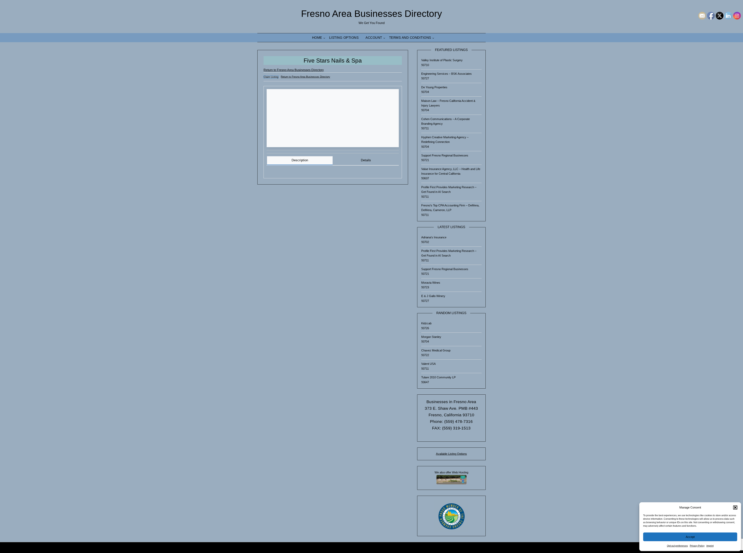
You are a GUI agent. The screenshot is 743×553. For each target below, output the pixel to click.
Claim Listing (271, 77)
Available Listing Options (451, 453)
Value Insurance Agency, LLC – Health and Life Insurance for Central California (450, 171)
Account (374, 38)
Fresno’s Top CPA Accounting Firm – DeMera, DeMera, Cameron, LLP (450, 208)
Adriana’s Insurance (433, 237)
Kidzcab (426, 323)
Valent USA (428, 363)
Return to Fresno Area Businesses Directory (294, 70)
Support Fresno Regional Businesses (444, 155)
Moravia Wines (430, 282)
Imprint (710, 545)
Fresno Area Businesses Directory (371, 14)
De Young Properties (434, 87)
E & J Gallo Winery (433, 296)
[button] (735, 507)
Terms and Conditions (410, 38)
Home (317, 38)
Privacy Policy (697, 545)
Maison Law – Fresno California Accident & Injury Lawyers (448, 103)
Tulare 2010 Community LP (438, 377)
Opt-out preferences (677, 545)
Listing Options (344, 38)
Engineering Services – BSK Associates (446, 73)
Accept (690, 536)
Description (300, 160)
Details (366, 160)
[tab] (300, 160)
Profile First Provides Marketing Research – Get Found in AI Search (448, 189)
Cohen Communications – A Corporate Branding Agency (445, 121)
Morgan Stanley (431, 336)
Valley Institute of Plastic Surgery (442, 60)
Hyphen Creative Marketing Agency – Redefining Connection (444, 139)
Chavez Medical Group (435, 350)
